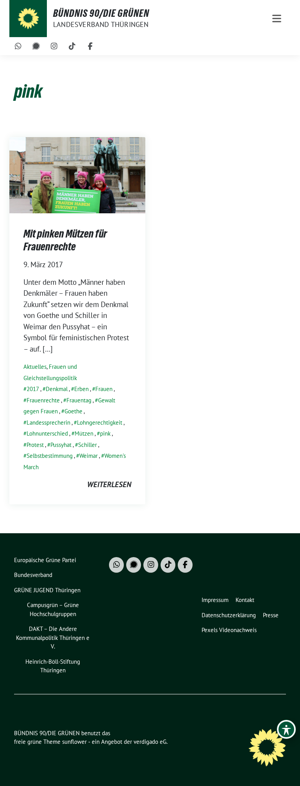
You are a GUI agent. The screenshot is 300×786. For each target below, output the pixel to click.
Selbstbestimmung (50, 455)
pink (105, 433)
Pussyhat (60, 444)
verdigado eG (150, 741)
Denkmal (57, 389)
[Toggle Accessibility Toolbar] (286, 729)
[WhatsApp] (18, 46)
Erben (81, 389)
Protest (35, 444)
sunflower (74, 741)
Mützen (84, 433)
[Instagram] (54, 46)
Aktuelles (34, 366)
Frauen (103, 389)
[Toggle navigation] (277, 18)
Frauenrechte (43, 400)
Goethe (73, 411)
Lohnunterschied (47, 433)
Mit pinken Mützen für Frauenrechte (65, 239)
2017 (33, 389)
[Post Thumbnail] (77, 174)
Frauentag (78, 400)
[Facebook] (90, 46)
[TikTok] (72, 46)
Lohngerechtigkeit (99, 422)
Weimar (88, 455)
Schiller (87, 444)
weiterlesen (109, 484)
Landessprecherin (48, 422)
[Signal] (36, 46)
